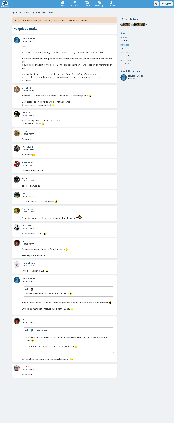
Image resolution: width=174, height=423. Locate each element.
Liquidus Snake (29, 38)
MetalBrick (27, 87)
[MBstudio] (17, 227)
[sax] (17, 195)
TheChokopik (28, 263)
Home (18, 12)
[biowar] (17, 179)
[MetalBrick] (17, 89)
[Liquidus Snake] (17, 40)
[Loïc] (17, 243)
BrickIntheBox (28, 162)
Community (29, 12)
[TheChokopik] (17, 264)
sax (23, 193)
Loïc (23, 241)
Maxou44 (26, 366)
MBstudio (26, 225)
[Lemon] (17, 133)
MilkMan (26, 112)
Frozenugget (28, 209)
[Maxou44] (17, 368)
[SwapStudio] (17, 148)
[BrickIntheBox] (17, 164)
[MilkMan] (17, 114)
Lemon (25, 131)
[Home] (5, 4)
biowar (25, 178)
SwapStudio (27, 146)
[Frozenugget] (17, 211)
